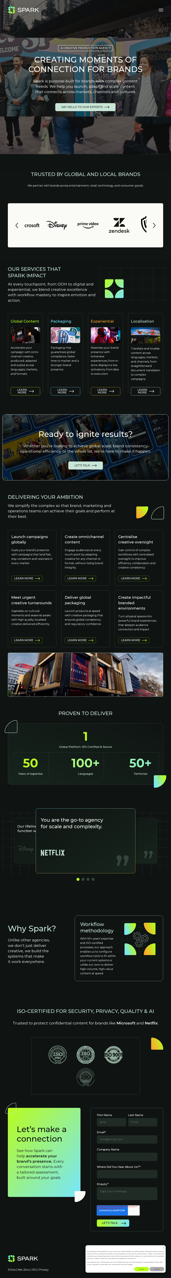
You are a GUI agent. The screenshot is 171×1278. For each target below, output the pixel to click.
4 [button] (93, 879)
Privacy (44, 1269)
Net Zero (24, 1269)
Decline (157, 1269)
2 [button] (82, 879)
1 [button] (77, 879)
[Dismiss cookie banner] (163, 1248)
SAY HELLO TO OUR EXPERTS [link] (82, 107)
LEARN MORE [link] (22, 391)
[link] (23, 9)
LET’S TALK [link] (82, 465)
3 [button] (88, 879)
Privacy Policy (141, 1258)
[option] (85, 840)
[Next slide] (154, 225)
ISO (34, 1269)
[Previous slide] (17, 225)
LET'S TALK (110, 1223)
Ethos (12, 1269)
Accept (141, 1269)
